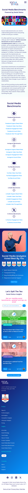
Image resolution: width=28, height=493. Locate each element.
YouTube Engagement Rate (14, 175)
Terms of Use (6, 489)
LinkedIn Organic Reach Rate (14, 194)
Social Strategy (7, 324)
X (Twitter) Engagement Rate (14, 220)
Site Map (22, 489)
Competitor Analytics (6, 418)
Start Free (14, 282)
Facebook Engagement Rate (14, 128)
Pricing (3, 423)
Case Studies (4, 435)
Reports (3, 410)
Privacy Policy (15, 489)
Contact (3, 467)
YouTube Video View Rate (14, 173)
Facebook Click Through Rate (14, 134)
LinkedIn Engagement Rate (14, 199)
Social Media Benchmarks (7, 445)
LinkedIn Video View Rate (14, 196)
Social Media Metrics (6, 448)
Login (3, 455)
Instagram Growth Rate (14, 157)
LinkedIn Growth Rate (14, 201)
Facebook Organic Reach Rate (14, 123)
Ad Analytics (4, 415)
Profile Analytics (5, 413)
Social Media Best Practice (7, 443)
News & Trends (5, 438)
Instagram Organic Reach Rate (14, 149)
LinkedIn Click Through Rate (14, 204)
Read (5, 337)
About (2, 464)
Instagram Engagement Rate (14, 154)
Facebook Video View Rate (14, 126)
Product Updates (8, 356)
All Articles (3, 430)
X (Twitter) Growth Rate (14, 222)
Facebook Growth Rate (14, 131)
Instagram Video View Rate (14, 152)
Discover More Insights (14, 375)
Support (3, 469)
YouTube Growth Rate (14, 178)
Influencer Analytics (6, 420)
